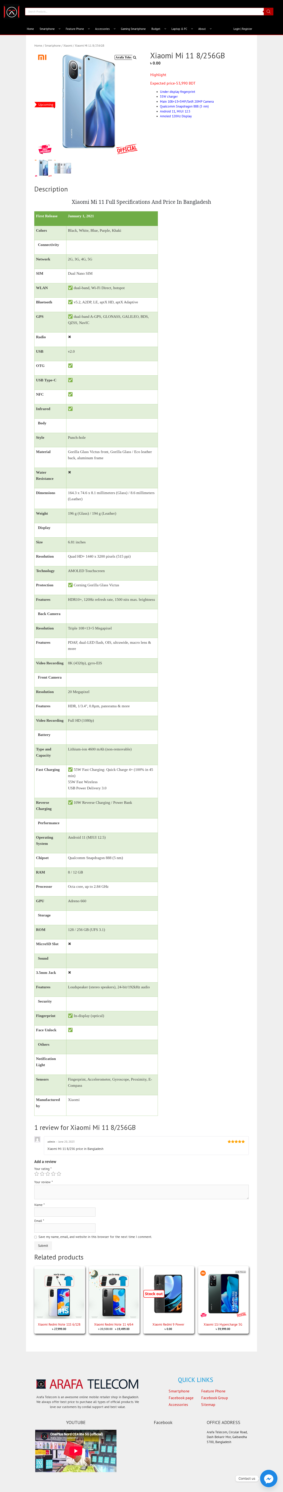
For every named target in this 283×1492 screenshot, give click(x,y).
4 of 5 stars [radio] (53, 1173)
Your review (43, 1182)
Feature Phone (75, 29)
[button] (134, 57)
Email (39, 1221)
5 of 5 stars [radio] (59, 1173)
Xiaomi (67, 45)
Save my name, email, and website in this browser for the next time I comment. (95, 1237)
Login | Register (243, 29)
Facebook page (181, 1397)
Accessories (102, 29)
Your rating (43, 1169)
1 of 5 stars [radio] (36, 1173)
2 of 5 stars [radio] (42, 1173)
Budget (156, 29)
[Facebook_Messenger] (268, 1478)
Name (39, 1205)
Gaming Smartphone (133, 29)
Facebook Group (214, 1397)
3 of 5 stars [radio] (47, 1173)
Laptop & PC (179, 29)
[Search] (268, 11)
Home (30, 29)
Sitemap (208, 1404)
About (202, 29)
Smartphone (47, 29)
